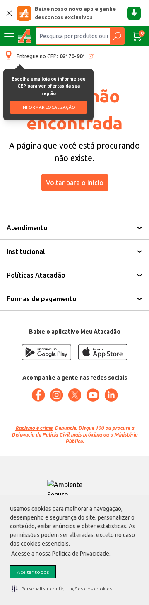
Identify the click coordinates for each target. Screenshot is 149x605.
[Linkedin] (111, 395)
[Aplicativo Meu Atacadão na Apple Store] (102, 352)
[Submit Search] (117, 36)
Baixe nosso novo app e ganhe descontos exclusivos (75, 13)
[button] (61, 588)
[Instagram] (56, 395)
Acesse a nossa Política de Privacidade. (61, 553)
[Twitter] (74, 395)
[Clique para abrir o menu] (9, 36)
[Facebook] (38, 395)
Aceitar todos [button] (33, 572)
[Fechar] (9, 13)
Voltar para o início (74, 182)
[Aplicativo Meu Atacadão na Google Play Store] (46, 352)
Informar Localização (48, 107)
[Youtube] (92, 395)
